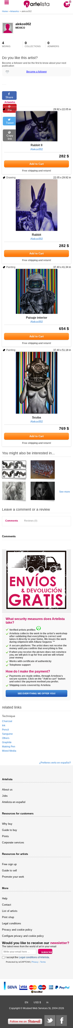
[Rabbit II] (36, 126)
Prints (5, 836)
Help (4, 898)
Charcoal (7, 721)
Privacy (35, 962)
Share (9, 97)
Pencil (5, 729)
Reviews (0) (30, 520)
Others (5, 738)
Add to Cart (36, 163)
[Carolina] (43, 492)
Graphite (7, 742)
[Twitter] (49, 1020)
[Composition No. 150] (14, 471)
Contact (6, 904)
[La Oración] (14, 492)
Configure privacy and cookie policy (23, 935)
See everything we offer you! (37, 693)
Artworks (14, 11)
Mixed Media (9, 750)
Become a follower (36, 71)
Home (5, 11)
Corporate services (13, 842)
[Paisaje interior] (36, 291)
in (47, 1002)
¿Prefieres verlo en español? (55, 762)
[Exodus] (43, 471)
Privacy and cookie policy (17, 929)
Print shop (8, 917)
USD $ (37, 1002)
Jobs (5, 795)
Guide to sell (9, 870)
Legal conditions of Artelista (34, 957)
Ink (3, 725)
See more (64, 491)
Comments (11, 520)
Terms (43, 962)
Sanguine (7, 734)
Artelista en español (13, 802)
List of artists (9, 910)
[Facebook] (61, 1020)
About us (7, 789)
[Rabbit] (36, 205)
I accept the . (28, 957)
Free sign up (9, 864)
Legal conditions (11, 923)
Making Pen (8, 746)
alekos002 (23, 24)
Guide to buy (9, 830)
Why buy (7, 823)
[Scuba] (36, 383)
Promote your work (13, 876)
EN (26, 1002)
